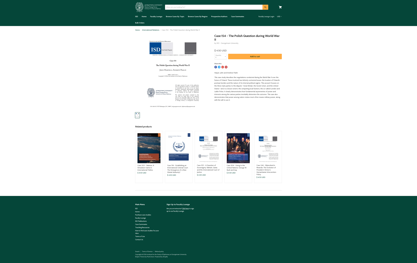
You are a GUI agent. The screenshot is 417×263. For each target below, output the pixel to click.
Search (137, 251)
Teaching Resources (142, 227)
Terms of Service (147, 251)
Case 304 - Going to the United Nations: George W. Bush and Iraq (237, 167)
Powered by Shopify (161, 257)
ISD (136, 16)
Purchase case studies (143, 215)
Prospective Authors (219, 16)
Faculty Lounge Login (266, 17)
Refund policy (159, 251)
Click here (185, 209)
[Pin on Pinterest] (226, 67)
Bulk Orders (139, 23)
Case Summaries (237, 16)
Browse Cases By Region (198, 16)
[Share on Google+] (222, 67)
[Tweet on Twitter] (219, 67)
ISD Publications (141, 221)
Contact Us (139, 240)
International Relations (150, 30)
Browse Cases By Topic (175, 16)
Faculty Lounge (156, 16)
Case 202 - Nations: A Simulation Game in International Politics (145, 167)
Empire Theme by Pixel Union (144, 257)
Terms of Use (140, 236)
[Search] (265, 7)
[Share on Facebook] (215, 67)
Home (144, 16)
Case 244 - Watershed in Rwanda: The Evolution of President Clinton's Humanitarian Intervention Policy (266, 169)
